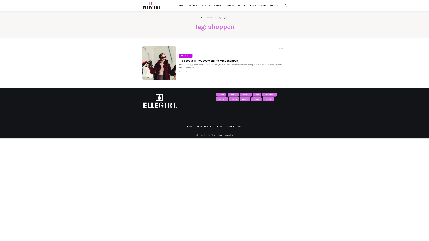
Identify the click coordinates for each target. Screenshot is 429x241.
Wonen (256, 99)
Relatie (245, 99)
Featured (246, 94)
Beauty (221, 94)
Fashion (233, 94)
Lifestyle (186, 56)
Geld (257, 94)
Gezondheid (269, 94)
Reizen (234, 99)
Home (203, 18)
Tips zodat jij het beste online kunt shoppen (208, 60)
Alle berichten (212, 18)
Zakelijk (268, 99)
